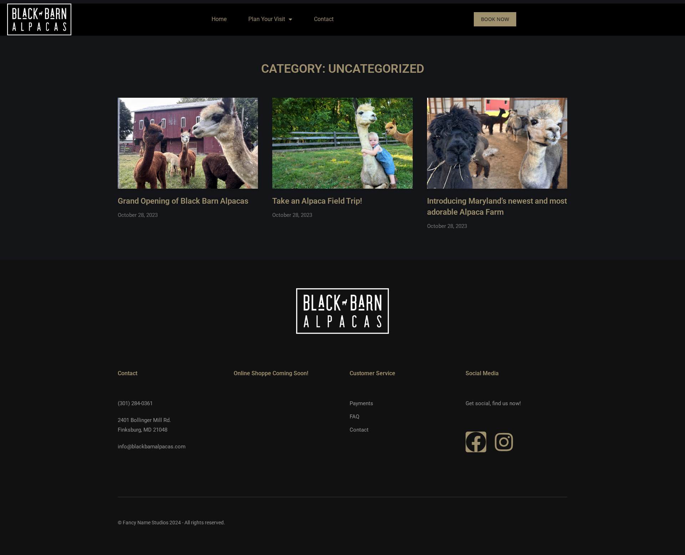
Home (219, 19)
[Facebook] (476, 442)
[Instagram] (503, 442)
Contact (324, 19)
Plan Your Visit (266, 19)
